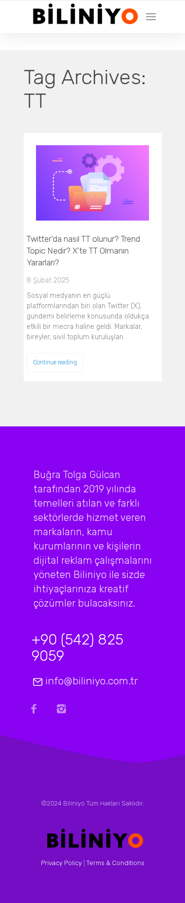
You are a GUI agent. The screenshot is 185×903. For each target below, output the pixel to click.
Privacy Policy (61, 863)
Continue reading (55, 362)
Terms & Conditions (115, 863)
